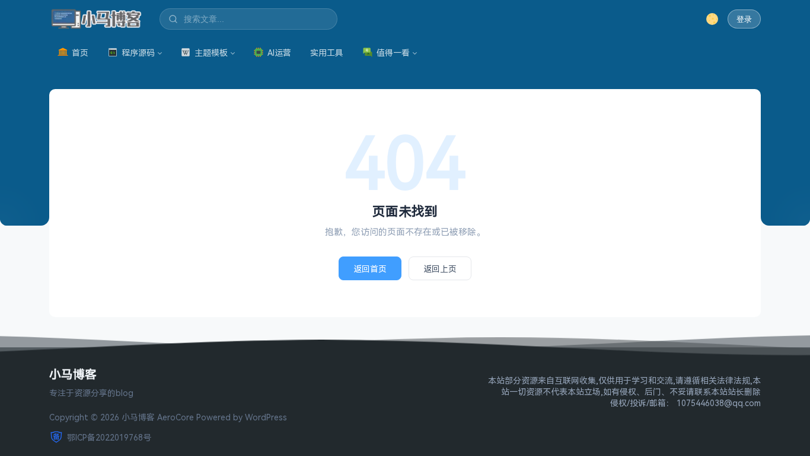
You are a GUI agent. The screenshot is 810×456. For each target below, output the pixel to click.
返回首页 (370, 268)
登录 (744, 19)
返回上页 (440, 268)
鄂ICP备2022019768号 (109, 437)
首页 (80, 52)
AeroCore (175, 417)
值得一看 (393, 52)
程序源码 (138, 52)
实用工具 (326, 52)
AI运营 (279, 52)
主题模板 (211, 52)
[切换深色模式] (712, 19)
